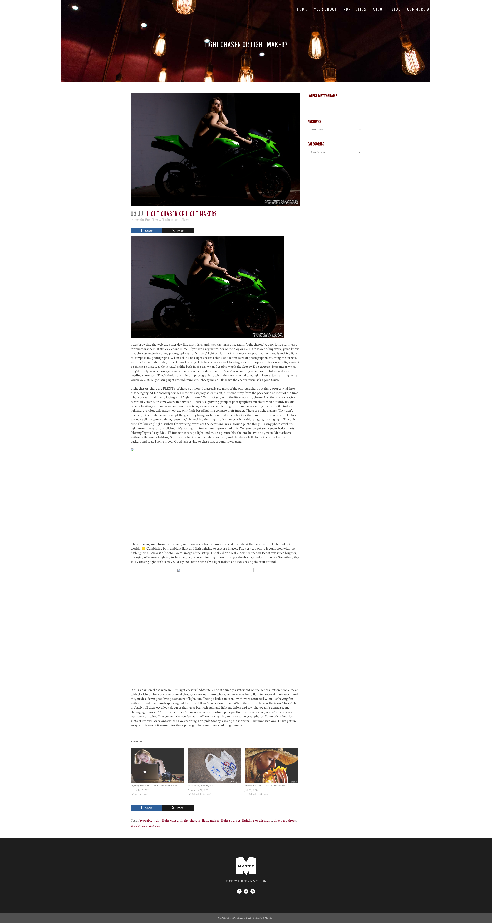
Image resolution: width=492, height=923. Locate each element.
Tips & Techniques (165, 219)
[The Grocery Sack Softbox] (214, 765)
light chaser (171, 820)
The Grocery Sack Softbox (200, 785)
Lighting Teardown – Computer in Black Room (154, 785)
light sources (231, 820)
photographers (284, 820)
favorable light (149, 820)
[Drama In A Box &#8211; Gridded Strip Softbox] (271, 765)
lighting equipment (257, 820)
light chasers (190, 820)
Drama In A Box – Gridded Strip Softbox (265, 785)
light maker (211, 820)
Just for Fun (142, 219)
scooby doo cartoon (145, 825)
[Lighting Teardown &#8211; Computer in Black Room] (157, 765)
